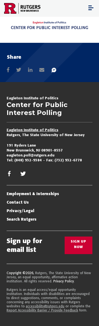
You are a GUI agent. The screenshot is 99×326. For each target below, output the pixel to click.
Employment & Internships (33, 193)
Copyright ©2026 (20, 273)
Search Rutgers (22, 219)
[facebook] (9, 175)
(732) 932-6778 (68, 160)
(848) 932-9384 (28, 160)
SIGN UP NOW (78, 244)
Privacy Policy (63, 281)
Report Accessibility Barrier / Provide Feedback (42, 310)
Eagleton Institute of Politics (32, 130)
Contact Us (18, 202)
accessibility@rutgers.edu (45, 306)
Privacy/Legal (20, 210)
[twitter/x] (23, 175)
